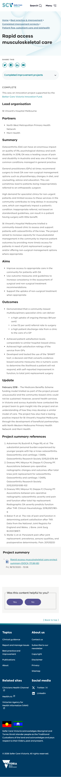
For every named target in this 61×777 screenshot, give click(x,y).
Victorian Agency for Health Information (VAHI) (15, 704)
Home (5, 20)
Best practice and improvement (11, 652)
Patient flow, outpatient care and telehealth (26, 27)
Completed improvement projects (20, 24)
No (32, 602)
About (5, 665)
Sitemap (36, 671)
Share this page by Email (23, 65)
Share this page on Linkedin (17, 65)
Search (34, 5)
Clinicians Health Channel (15, 687)
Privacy (35, 665)
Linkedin (41, 693)
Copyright (37, 654)
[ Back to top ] (51, 620)
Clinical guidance (11, 639)
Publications (8, 659)
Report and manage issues (15, 645)
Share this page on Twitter (4, 65)
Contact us (37, 639)
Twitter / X (42, 687)
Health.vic (7, 696)
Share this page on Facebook (10, 65)
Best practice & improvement (26, 20)
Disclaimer (37, 659)
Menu (49, 5)
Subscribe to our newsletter (40, 647)
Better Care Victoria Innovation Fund (22, 96)
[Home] (12, 5)
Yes (15, 602)
